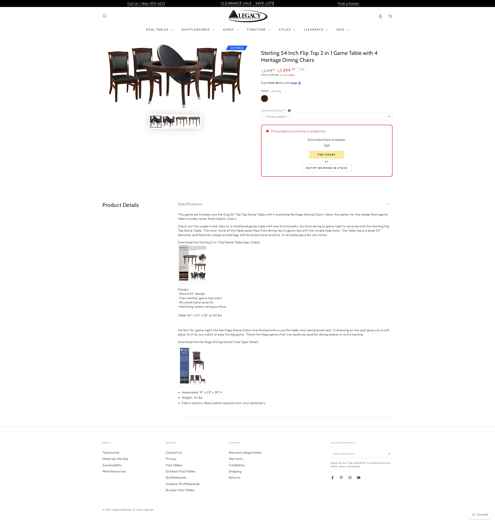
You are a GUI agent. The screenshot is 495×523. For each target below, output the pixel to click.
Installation (237, 465)
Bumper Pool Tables (180, 490)
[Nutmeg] (264, 98)
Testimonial (110, 452)
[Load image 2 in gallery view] (168, 121)
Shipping (235, 471)
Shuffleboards (176, 477)
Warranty (236, 459)
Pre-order (327, 154)
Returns (234, 477)
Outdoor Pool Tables (180, 471)
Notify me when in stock (326, 167)
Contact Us (174, 452)
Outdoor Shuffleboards (183, 484)
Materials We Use (115, 459)
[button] (105, 16)
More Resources (114, 471)
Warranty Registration (245, 452)
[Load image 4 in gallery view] (194, 121)
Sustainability (112, 465)
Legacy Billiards (121, 509)
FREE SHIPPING (270, 74)
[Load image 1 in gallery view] (156, 121)
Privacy (171, 459)
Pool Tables (174, 465)
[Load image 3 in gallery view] (181, 121)
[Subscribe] (390, 453)
